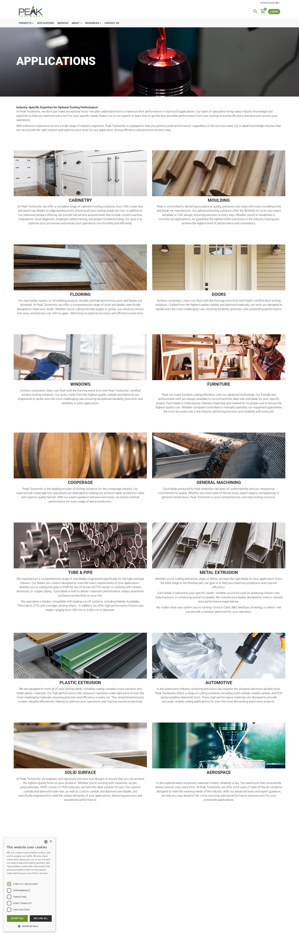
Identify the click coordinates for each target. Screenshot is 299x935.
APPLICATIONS (45, 23)
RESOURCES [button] (92, 23)
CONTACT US (112, 23)
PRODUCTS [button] (25, 23)
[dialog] (29, 884)
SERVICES (62, 23)
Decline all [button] (41, 918)
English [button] (270, 3)
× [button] (50, 841)
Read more (12, 876)
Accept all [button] (17, 918)
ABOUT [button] (76, 23)
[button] (29, 926)
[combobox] (46, 841)
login (274, 11)
